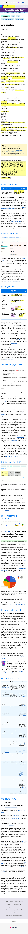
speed (18, 193)
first (4, 34)
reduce (7, 135)
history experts (12, 38)
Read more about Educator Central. (18, 604)
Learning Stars (14, 343)
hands (17, 70)
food (7, 89)
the (12, 36)
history (17, 74)
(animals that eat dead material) (8, 39)
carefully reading (15, 295)
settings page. (19, 150)
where (15, 66)
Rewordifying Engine (16, 221)
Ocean (12, 52)
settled (15, 42)
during (6, 46)
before (15, 46)
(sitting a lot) (6, 58)
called (9, 82)
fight (6, 87)
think (17, 38)
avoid (20, 294)
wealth (10, 94)
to (20, 34)
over (9, 79)
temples (9, 97)
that (19, 38)
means (5, 117)
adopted (6, 57)
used (11, 90)
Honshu (7, 44)
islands (21, 47)
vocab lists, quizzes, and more (12, 151)
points (14, 68)
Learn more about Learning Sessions (12, 281)
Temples (15, 132)
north (15, 36)
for (5, 81)
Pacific (9, 52)
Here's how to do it (5, 510)
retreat (12, 86)
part (7, 74)
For (4, 125)
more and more (5, 111)
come (5, 36)
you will (22, 191)
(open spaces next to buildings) (8, 103)
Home (6, 901)
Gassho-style (11, 65)
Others (2, 49)
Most (7, 38)
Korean (22, 39)
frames (16, 60)
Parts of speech (19, 19)
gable (20, 66)
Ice (10, 46)
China (14, 98)
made (6, 60)
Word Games (19, 907)
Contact (3, 871)
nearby (14, 50)
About (11, 901)
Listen (15, 191)
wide (20, 102)
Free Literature (17, 904)
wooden (12, 60)
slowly (14, 125)
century (6, 100)
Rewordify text (5, 177)
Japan (12, 34)
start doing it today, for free (11, 359)
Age (13, 46)
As (5, 106)
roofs (12, 66)
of (9, 34)
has (22, 62)
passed (5, 108)
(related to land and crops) (17, 57)
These (19, 60)
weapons (13, 89)
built (16, 58)
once (13, 55)
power (15, 94)
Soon (19, 191)
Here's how (4, 401)
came (12, 97)
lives (10, 58)
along (15, 97)
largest (13, 44)
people (7, 34)
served (20, 84)
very (24, 73)
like (10, 70)
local (5, 114)
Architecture (8, 25)
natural (15, 129)
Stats (13, 16)
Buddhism (8, 98)
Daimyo (7, 86)
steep (4, 66)
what (20, 62)
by (4, 50)
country (13, 74)
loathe (16, 300)
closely (18, 100)
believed (18, 34)
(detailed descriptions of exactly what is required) (13, 122)
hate (16, 294)
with (18, 97)
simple (18, 58)
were (12, 54)
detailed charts (20, 339)
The (2, 34)
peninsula (3, 41)
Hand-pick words (19, 10)
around (17, 98)
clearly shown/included (12, 62)
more (9, 57)
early (6, 54)
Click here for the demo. (11, 807)
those (8, 102)
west (4, 38)
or (6, 41)
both (8, 36)
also (9, 90)
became (18, 125)
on (18, 42)
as (5, 65)
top (4, 68)
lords (6, 82)
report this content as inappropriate (8, 140)
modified (3, 29)
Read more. (23, 688)
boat (7, 50)
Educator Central (7, 531)
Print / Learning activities (7, 19)
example (8, 125)
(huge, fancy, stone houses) (13, 73)
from (10, 36)
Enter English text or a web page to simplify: (11, 160)
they (13, 58)
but (10, 55)
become (3, 63)
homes (5, 62)
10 (13, 10)
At (9, 100)
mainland (12, 42)
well (8, 124)
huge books (20, 192)
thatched (9, 66)
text (7, 29)
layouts (3, 106)
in (5, 52)
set (18, 47)
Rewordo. (11, 825)
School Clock (8, 846)
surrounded (9, 132)
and (17, 36)
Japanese (18, 135)
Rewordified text (6, 16)
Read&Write (22, 2)
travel (11, 135)
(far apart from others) (11, 47)
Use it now (11, 854)
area (2, 125)
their (7, 94)
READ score (7, 752)
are (14, 34)
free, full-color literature (16, 818)
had (18, 102)
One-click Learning (10, 909)
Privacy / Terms (10, 907)
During (17, 89)
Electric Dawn (22, 866)
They (15, 102)
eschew (22, 300)
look (8, 70)
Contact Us (19, 909)
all (6, 79)
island (16, 44)
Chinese (7, 42)
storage (12, 87)
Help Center (9, 904)
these (20, 89)
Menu (25, 6)
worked (5, 124)
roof (11, 68)
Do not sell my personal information (14, 915)
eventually (6, 133)
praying (13, 70)
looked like (4, 102)
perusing (13, 301)
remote (17, 133)
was (17, 68)
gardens (8, 129)
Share (18, 16)
